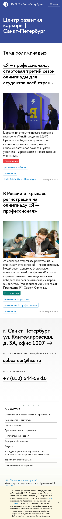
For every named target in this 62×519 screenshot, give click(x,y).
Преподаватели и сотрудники (20, 430)
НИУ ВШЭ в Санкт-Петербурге (26, 4)
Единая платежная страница (19, 464)
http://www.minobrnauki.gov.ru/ (21, 480)
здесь (49, 498)
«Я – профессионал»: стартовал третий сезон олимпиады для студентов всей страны (29, 74)
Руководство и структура (18, 419)
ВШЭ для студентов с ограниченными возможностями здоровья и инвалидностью (27, 453)
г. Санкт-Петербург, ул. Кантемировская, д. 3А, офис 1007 (28, 337)
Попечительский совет (17, 435)
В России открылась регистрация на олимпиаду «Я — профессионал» (24, 202)
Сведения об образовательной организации (28, 414)
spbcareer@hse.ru (22, 360)
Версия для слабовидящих (18, 459)
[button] (23, 405)
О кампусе (12, 409)
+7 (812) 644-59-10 (25, 378)
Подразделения (13, 425)
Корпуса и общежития (16, 440)
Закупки (9, 446)
